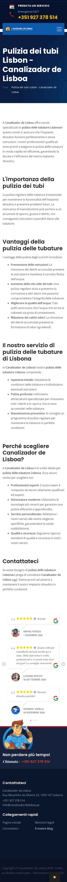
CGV (61, 873)
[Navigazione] (59, 29)
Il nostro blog (44, 828)
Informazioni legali (45, 873)
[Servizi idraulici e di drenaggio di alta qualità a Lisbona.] (19, 29)
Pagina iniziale (12, 822)
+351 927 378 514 (36, 761)
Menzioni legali (44, 822)
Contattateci (11, 828)
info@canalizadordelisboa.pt (21, 805)
